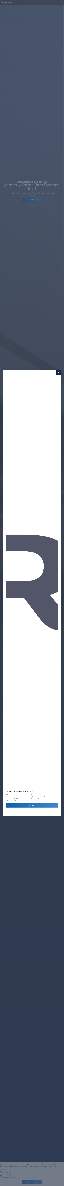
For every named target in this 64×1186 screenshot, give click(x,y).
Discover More (32, 805)
